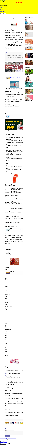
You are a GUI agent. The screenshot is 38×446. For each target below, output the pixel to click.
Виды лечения (2, 438)
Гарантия (13, 438)
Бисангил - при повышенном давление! (21, 425)
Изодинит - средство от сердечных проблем (17, 425)
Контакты (15, 438)
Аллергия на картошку (27, 81)
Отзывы (5, 438)
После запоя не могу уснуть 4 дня (28, 100)
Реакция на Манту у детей (27, 24)
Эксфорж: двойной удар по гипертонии (12, 425)
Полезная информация (10, 438)
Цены (6, 438)
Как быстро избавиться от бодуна (28, 87)
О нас (0, 438)
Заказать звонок (2, 7)
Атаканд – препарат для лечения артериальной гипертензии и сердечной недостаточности (7, 426)
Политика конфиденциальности (3, 442)
